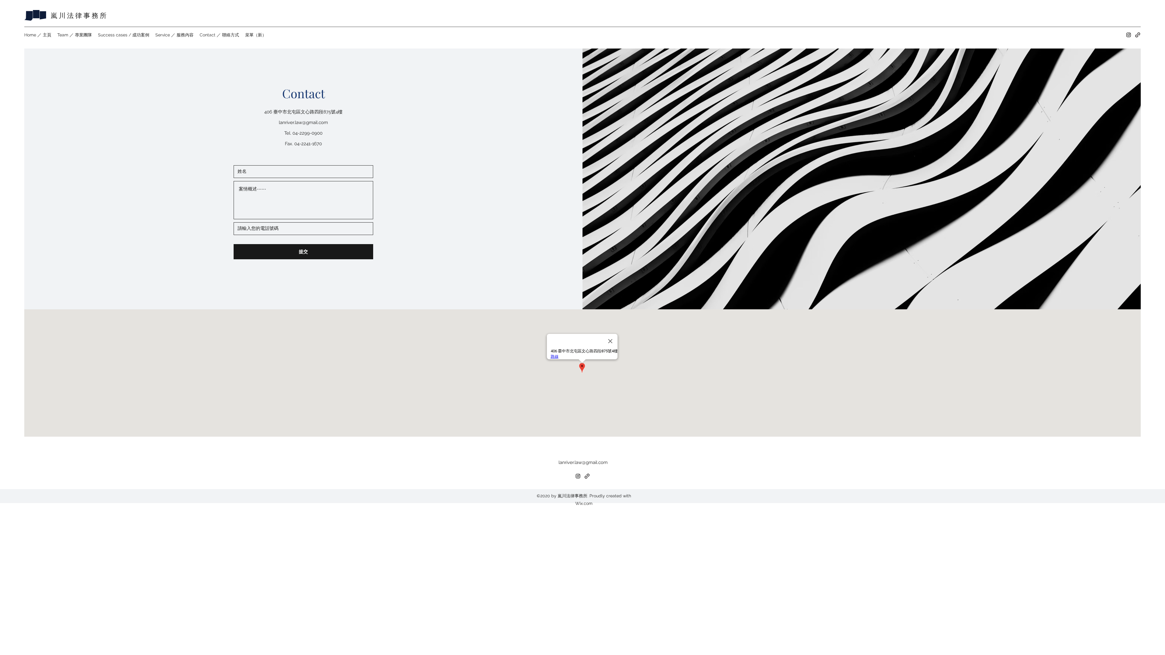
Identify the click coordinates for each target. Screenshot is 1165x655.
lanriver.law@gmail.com (303, 122)
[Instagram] (1129, 35)
